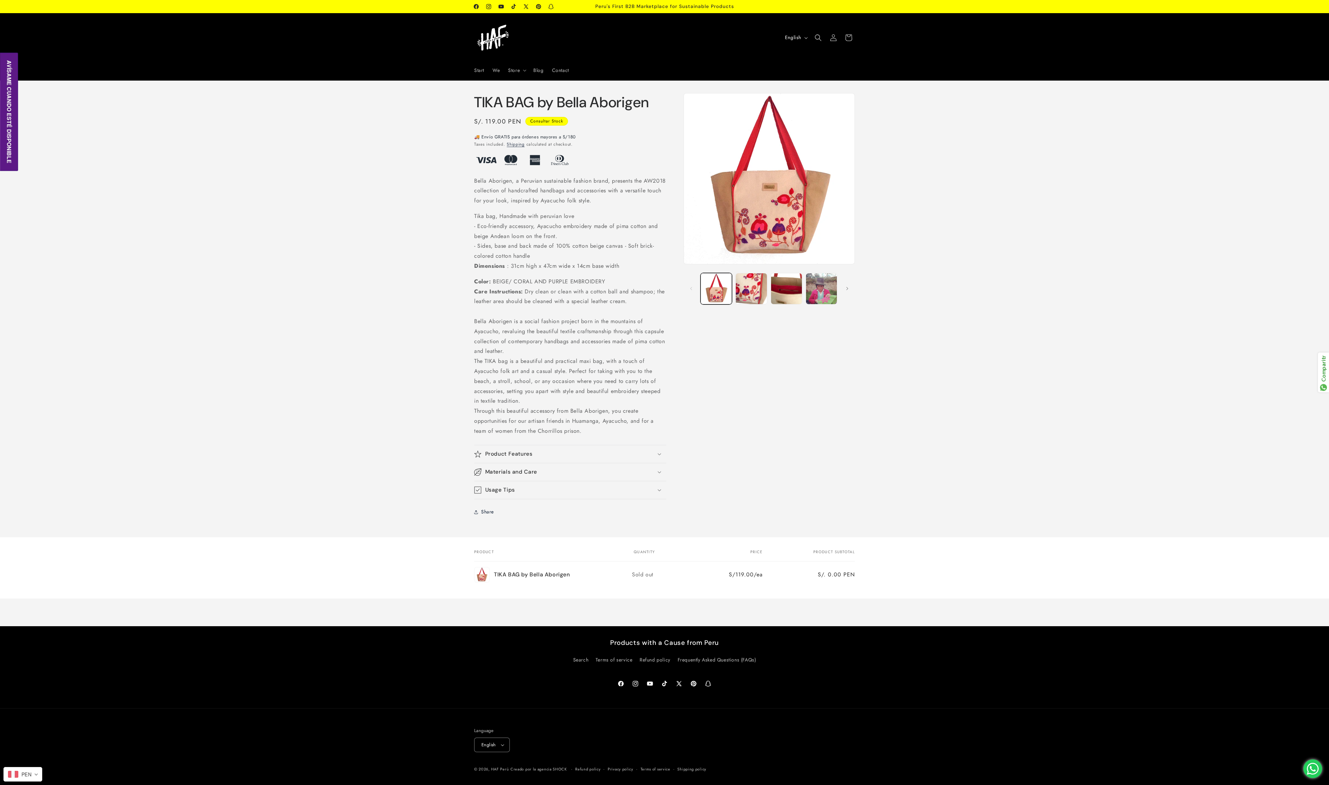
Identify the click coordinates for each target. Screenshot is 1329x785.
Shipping (516, 144)
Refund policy (655, 659)
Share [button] (487, 511)
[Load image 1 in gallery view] (716, 288)
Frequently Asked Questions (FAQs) (717, 659)
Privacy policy (620, 769)
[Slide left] (691, 288)
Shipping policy (691, 769)
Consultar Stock (546, 121)
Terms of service (614, 659)
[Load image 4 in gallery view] (821, 288)
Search (581, 659)
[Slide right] (847, 288)
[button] (516, 70)
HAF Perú (500, 769)
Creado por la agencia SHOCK (538, 769)
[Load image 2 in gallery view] (751, 288)
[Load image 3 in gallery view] (786, 288)
